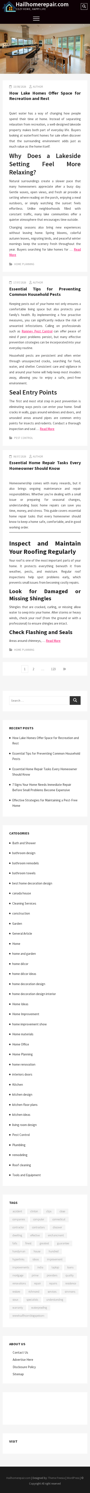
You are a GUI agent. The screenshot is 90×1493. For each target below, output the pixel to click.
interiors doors (22, 1074)
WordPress (73, 1478)
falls (14, 1243)
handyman (18, 1251)
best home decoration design (32, 883)
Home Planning (24, 264)
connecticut (58, 1219)
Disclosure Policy (24, 1367)
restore (16, 1291)
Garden (17, 923)
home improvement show (29, 1024)
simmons (70, 1291)
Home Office (20, 1044)
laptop (55, 1267)
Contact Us (20, 1352)
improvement (54, 1259)
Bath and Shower (24, 843)
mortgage (17, 1275)
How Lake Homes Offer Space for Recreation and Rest (45, 95)
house (37, 1251)
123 (54, 669)
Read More (47, 429)
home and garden (24, 954)
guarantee (63, 1243)
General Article (22, 933)
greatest (44, 1243)
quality (70, 1275)
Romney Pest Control (37, 331)
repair (37, 1283)
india (40, 1267)
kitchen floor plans (25, 1105)
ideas (36, 1259)
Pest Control (23, 438)
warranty (17, 1307)
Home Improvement (25, 1014)
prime (35, 1275)
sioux (15, 1299)
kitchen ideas (21, 1115)
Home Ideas (20, 1004)
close (62, 1211)
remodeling (20, 1155)
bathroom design (23, 853)
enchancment (56, 1235)
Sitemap (18, 1374)
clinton (34, 1211)
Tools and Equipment (26, 1175)
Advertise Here (23, 1360)
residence (70, 1283)
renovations (19, 1283)
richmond (33, 1291)
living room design (24, 1125)
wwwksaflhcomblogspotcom (28, 1315)
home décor (20, 964)
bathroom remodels (25, 863)
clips (48, 1211)
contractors (38, 1227)
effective (35, 1235)
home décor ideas (24, 974)
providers (52, 1275)
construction (21, 913)
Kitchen (17, 1084)
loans (70, 1267)
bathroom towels (24, 873)
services (52, 1291)
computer (38, 1219)
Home (16, 944)
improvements (20, 1267)
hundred (54, 1251)
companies (18, 1219)
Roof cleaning (21, 1165)
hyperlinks (18, 1259)
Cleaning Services (24, 903)
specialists (32, 1299)
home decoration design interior (34, 994)
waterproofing (39, 1307)
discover (57, 1227)
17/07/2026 (19, 282)
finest (28, 1243)
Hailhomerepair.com (42, 4)
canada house (21, 893)
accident (17, 1211)
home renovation (23, 1064)
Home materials (22, 1034)
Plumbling (19, 1145)
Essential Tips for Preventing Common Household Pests (45, 291)
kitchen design (22, 1094)
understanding (54, 1299)
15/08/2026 (19, 87)
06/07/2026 (19, 456)
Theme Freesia (56, 1478)
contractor (18, 1227)
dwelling (17, 1235)
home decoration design (28, 984)
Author (38, 87)
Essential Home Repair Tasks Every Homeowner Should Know (45, 465)
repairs (53, 1283)
